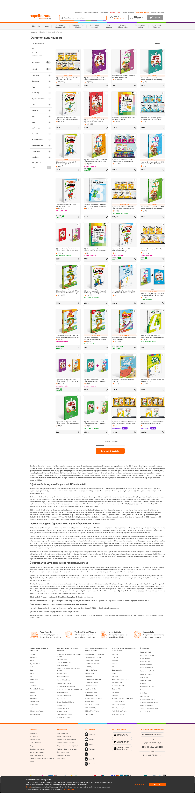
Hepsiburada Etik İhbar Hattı (152, 755)
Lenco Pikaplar (61, 705)
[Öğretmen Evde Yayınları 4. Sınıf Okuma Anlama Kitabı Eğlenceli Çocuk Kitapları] (68, 407)
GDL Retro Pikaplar (118, 701)
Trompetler (115, 654)
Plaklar (32, 660)
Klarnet (32, 673)
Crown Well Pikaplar (63, 677)
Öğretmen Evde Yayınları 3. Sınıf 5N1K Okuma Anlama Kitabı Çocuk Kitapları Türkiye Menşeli (152, 163)
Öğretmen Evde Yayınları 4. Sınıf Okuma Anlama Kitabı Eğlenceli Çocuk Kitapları (67, 423)
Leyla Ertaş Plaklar (90, 689)
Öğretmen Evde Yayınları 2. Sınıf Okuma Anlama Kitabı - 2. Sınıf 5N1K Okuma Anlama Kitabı (67, 380)
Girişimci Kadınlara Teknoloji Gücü (67, 746)
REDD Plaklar (89, 714)
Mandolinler (33, 698)
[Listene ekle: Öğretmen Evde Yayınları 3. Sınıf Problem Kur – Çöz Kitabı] (78, 180)
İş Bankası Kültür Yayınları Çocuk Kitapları (69, 689)
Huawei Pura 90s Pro (146, 674)
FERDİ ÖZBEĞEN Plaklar (92, 705)
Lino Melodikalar (62, 659)
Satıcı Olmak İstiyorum (64, 736)
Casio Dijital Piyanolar (118, 705)
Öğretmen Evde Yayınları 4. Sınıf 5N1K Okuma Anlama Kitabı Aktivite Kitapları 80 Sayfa (152, 208)
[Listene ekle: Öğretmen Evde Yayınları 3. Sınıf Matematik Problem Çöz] (134, 224)
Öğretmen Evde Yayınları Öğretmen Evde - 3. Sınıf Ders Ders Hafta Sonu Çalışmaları (95, 205)
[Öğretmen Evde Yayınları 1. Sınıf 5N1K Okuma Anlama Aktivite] (124, 61)
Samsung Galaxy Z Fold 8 (147, 699)
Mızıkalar (115, 695)
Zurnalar (32, 692)
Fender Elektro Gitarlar (64, 696)
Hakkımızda (33, 733)
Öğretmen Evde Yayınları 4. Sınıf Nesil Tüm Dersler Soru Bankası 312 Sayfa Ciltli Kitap (95, 338)
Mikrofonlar (33, 657)
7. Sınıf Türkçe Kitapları (91, 686)
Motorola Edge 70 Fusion (147, 687)
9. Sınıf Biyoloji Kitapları (92, 660)
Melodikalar (33, 686)
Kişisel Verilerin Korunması (37, 749)
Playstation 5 (143, 683)
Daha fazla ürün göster (110, 451)
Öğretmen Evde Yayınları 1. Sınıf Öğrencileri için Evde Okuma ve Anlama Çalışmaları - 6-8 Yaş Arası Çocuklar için (95, 121)
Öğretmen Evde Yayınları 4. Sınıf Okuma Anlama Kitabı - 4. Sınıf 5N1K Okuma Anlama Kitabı (95, 423)
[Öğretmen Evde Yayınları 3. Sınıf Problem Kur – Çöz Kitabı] (68, 190)
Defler (31, 682)
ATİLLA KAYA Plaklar (91, 695)
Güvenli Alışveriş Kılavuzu (37, 755)
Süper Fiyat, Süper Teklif (91, 12)
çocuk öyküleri (158, 468)
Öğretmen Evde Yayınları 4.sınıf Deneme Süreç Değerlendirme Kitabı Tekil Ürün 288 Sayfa (95, 250)
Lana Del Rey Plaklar (91, 692)
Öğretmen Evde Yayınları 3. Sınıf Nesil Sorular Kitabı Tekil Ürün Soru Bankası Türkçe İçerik (124, 292)
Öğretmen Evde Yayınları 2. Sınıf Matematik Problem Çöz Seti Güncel (67, 118)
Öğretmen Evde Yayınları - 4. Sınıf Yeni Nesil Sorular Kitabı (152, 380)
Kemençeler (115, 692)
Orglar (31, 670)
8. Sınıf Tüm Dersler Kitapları (93, 664)
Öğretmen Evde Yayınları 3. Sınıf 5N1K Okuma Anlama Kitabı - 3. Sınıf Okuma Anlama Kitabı (152, 294)
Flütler (114, 673)
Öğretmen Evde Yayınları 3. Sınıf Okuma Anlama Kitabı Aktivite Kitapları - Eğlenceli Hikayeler (152, 79)
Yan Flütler (115, 676)
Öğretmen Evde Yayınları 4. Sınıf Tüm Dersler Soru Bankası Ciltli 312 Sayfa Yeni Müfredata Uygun (67, 292)
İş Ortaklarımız (34, 736)
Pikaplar (32, 654)
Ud (30, 676)
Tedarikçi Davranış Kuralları (65, 743)
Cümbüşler (115, 657)
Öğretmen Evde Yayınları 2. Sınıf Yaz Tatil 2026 (152, 250)
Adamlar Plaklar (89, 673)
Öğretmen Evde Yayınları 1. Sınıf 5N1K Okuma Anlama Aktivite (123, 76)
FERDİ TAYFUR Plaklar (91, 708)
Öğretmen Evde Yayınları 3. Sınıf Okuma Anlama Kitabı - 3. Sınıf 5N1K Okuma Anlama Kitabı (95, 380)
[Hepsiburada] (40, 16)
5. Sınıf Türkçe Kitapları (91, 682)
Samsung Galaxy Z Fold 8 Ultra (149, 702)
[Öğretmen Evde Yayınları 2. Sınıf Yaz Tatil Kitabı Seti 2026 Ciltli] (68, 61)
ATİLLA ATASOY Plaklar (92, 711)
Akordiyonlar (33, 705)
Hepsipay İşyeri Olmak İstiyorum (66, 739)
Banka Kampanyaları (63, 755)
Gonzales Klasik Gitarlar (64, 714)
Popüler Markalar (145, 661)
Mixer (114, 667)
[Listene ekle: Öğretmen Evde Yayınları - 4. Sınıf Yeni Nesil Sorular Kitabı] (162, 355)
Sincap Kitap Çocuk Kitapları (65, 702)
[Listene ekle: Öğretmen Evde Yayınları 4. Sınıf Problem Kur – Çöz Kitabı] (78, 135)
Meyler (32, 708)
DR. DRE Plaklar (89, 667)
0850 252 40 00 (152, 747)
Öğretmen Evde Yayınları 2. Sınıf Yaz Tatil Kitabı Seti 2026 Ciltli (67, 78)
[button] (68, 85)
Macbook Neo (144, 677)
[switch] (48, 62)
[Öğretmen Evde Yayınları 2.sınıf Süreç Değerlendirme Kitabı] (124, 103)
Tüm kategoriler (37, 53)
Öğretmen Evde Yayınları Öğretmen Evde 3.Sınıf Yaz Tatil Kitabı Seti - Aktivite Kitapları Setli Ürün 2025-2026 (152, 118)
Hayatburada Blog (62, 733)
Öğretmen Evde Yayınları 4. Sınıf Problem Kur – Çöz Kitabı (65, 163)
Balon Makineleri (117, 670)
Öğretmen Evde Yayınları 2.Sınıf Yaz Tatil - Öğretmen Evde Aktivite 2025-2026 (123, 208)
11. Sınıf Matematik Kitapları (93, 679)
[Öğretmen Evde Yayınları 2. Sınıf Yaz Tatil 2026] (152, 235)
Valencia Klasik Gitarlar (64, 683)
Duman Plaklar (89, 701)
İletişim (32, 761)
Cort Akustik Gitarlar (118, 714)
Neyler (32, 667)
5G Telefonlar (144, 693)
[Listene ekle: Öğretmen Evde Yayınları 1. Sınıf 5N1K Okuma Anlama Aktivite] (134, 51)
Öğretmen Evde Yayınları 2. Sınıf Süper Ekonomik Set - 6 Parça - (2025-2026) (152, 423)
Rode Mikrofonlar (62, 665)
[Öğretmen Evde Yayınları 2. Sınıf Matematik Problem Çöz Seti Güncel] (68, 103)
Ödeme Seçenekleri (63, 752)
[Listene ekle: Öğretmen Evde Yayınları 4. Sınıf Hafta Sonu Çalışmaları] (134, 311)
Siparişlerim (78, 12)
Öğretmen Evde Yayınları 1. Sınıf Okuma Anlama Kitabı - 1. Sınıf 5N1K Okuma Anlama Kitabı (67, 250)
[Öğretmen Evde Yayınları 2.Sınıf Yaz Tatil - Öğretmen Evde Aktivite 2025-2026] (124, 190)
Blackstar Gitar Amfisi (63, 718)
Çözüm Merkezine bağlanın (152, 734)
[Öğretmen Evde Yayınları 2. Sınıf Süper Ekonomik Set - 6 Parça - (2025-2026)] (152, 407)
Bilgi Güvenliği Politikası (37, 752)
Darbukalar (33, 695)
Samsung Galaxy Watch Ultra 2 (149, 709)
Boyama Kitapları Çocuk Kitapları (94, 654)
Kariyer (32, 746)
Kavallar (114, 664)
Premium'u (43, 19)
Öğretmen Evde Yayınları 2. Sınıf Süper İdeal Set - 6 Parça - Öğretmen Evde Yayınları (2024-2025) (124, 423)
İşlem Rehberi (61, 758)
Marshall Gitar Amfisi (63, 708)
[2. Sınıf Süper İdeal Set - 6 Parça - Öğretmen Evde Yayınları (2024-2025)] (124, 407)
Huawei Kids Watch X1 (146, 668)
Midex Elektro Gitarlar (118, 708)
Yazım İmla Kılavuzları (118, 686)
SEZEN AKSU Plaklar (91, 670)
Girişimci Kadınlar (115, 12)
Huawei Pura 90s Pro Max (147, 671)
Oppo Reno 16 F (144, 696)
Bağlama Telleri (116, 689)
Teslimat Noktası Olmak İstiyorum (67, 749)
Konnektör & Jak (117, 682)
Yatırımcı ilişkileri (35, 739)
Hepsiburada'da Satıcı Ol (158, 12)
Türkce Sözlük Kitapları (37, 689)
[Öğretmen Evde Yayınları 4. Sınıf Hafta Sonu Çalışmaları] (124, 321)
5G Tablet (142, 690)
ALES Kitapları (34, 679)
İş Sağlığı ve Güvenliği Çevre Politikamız (42, 758)
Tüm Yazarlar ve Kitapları (147, 655)
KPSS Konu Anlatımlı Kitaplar (120, 679)
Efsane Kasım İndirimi (146, 664)
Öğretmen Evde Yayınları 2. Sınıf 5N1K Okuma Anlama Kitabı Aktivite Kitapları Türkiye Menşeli (96, 161)
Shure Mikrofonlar (62, 692)
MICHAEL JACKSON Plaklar (93, 698)
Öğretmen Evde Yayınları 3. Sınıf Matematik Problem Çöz (122, 250)
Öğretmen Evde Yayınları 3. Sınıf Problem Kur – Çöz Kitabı (65, 205)
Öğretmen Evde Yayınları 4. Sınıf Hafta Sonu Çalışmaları (124, 338)
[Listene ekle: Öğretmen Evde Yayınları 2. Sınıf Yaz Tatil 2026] (162, 224)
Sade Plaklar (88, 676)
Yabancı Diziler (34, 701)
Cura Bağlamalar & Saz (64, 662)
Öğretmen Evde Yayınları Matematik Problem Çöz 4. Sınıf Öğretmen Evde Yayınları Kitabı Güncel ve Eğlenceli (95, 292)
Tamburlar (115, 660)
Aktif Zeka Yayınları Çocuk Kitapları (122, 698)
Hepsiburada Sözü (145, 652)
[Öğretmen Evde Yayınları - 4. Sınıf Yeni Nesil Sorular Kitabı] (152, 365)
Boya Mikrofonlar (62, 699)
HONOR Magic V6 (145, 712)
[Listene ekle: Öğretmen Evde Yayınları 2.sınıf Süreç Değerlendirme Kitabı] (134, 93)
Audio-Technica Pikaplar (119, 711)
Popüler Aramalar (145, 658)
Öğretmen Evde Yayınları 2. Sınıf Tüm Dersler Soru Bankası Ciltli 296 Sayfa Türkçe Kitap (67, 336)
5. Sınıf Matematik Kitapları (93, 657)
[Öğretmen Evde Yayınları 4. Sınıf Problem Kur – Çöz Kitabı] (68, 145)
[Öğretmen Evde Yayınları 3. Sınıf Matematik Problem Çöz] (124, 235)
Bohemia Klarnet (62, 711)
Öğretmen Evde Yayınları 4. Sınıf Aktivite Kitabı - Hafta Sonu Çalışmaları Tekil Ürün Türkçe (152, 336)
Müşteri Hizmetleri (128, 12)
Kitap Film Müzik (37, 56)
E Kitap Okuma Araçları (36, 711)
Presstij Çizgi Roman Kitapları (66, 686)
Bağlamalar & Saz (35, 664)
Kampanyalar (104, 12)
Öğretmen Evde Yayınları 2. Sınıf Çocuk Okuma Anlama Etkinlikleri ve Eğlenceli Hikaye (95, 79)
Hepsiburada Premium (142, 12)
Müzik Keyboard (35, 714)
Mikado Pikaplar (62, 673)
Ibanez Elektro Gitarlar (63, 680)
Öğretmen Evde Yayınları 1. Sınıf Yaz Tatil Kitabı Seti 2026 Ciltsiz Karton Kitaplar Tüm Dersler (123, 161)
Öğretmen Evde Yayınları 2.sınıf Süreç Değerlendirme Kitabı (123, 118)
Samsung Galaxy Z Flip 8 (147, 705)
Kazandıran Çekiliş (145, 680)
